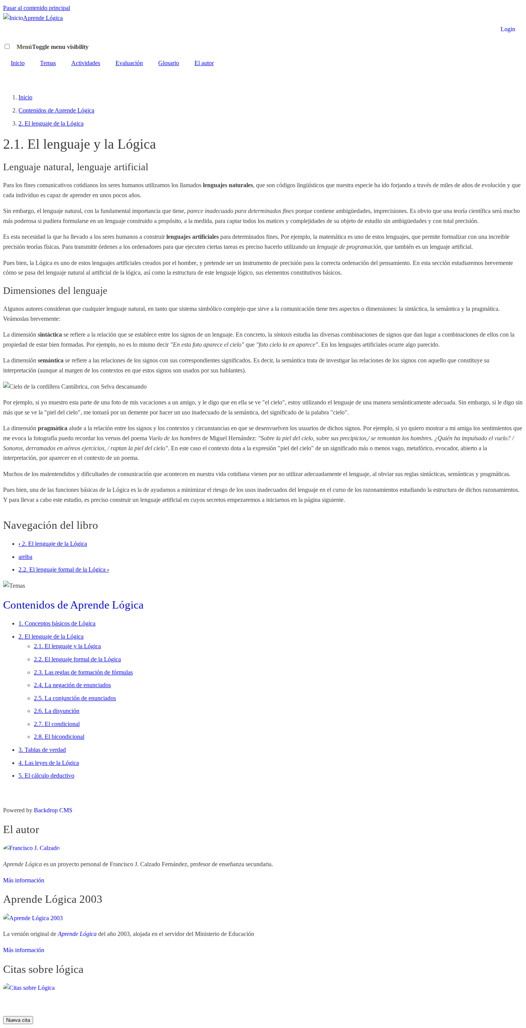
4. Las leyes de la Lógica (48, 763)
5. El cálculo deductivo (46, 775)
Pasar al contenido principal (36, 8)
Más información (23, 880)
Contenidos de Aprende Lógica (56, 110)
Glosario (168, 63)
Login (508, 29)
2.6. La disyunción (56, 711)
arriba (25, 556)
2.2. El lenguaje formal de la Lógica (63, 569)
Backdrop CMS (53, 810)
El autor (204, 63)
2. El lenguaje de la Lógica (51, 123)
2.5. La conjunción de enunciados (75, 698)
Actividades (85, 63)
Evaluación (129, 63)
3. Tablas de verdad (42, 749)
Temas (48, 63)
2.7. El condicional (57, 724)
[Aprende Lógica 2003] (33, 918)
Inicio (18, 63)
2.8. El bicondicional (59, 736)
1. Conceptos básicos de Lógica (56, 623)
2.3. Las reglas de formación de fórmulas (83, 672)
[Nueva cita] (29, 987)
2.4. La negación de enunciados (72, 685)
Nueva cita (18, 1020)
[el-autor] (31, 848)
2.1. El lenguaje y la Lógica (67, 646)
